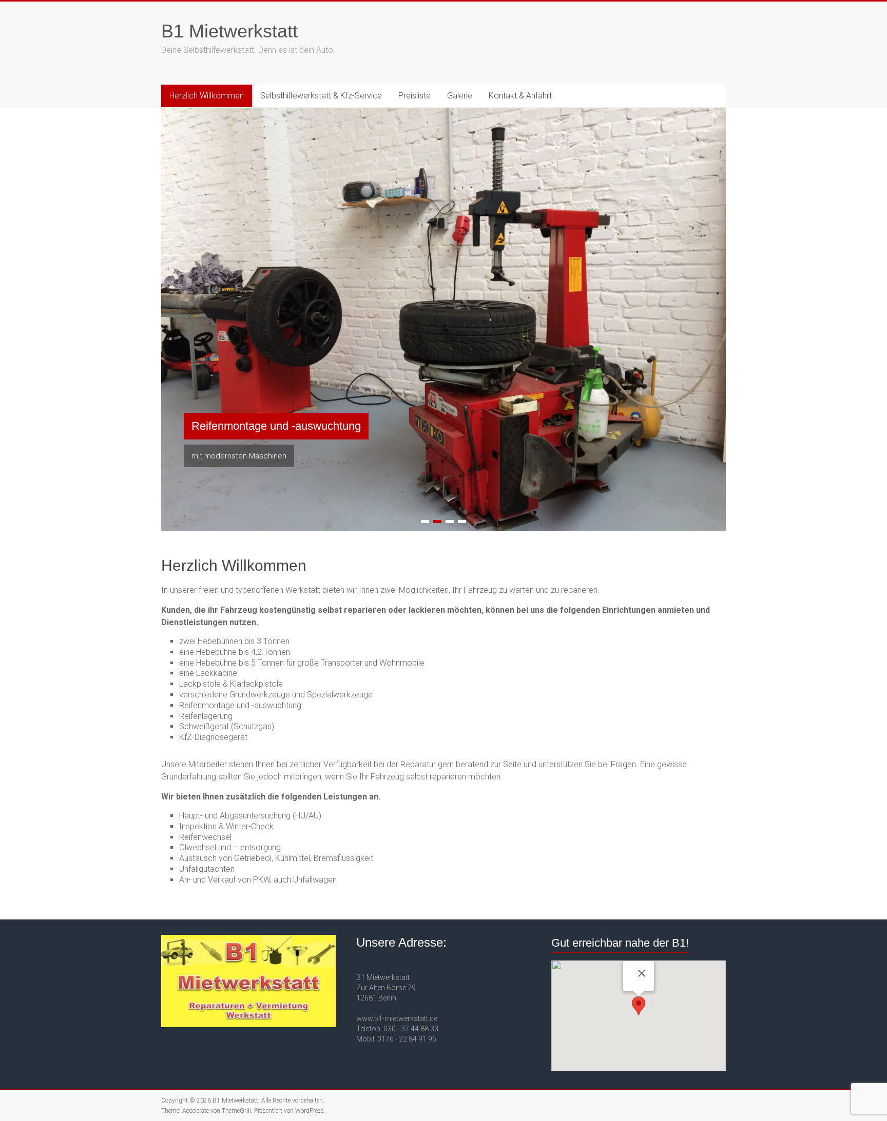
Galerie (459, 96)
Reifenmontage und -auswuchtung (276, 425)
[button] (638, 1005)
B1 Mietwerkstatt (229, 31)
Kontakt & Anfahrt (520, 96)
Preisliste (414, 96)
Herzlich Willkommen (206, 96)
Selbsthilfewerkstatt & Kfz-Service (321, 96)
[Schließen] (641, 973)
